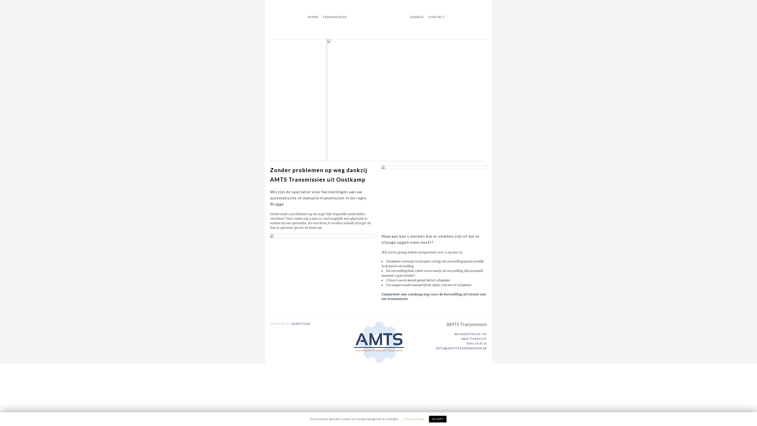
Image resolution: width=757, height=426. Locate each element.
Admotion (300, 323)
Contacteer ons (394, 294)
